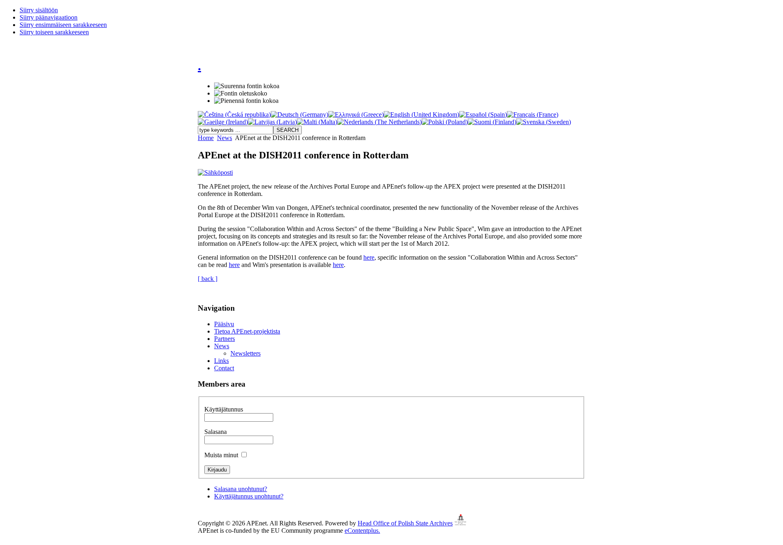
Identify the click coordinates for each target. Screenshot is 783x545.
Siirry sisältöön (39, 10)
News (224, 137)
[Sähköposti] (215, 172)
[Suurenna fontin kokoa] (246, 86)
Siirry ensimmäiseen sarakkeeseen (63, 24)
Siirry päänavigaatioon (48, 17)
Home (206, 137)
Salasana (215, 431)
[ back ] (207, 278)
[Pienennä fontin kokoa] (246, 101)
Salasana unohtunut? (240, 488)
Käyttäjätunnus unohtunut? (248, 496)
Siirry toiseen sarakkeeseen (54, 32)
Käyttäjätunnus (223, 409)
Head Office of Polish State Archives (405, 523)
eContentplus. (362, 530)
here (368, 257)
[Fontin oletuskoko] (240, 93)
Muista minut (222, 455)
